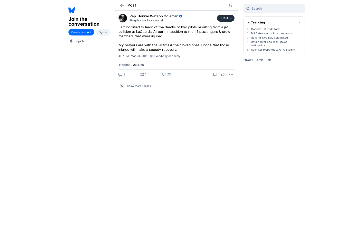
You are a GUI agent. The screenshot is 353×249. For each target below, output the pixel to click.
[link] (122, 18)
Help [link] (268, 59)
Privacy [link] (248, 59)
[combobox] (78, 41)
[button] (122, 5)
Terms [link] (259, 59)
